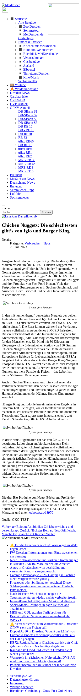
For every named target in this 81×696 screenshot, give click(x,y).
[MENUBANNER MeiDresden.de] (11, 5)
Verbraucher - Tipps (37, 243)
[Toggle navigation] (3, 205)
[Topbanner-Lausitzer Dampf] (19, 216)
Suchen (6, 208)
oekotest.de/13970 (41, 512)
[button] (18, 19)
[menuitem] (21, 676)
